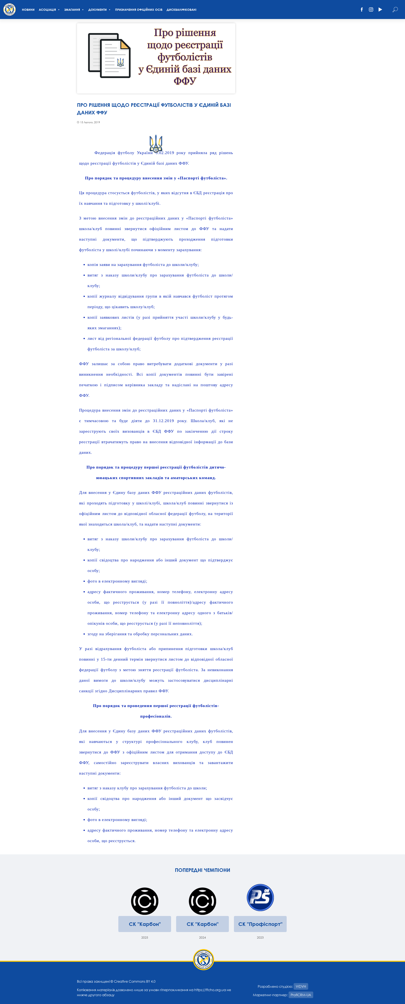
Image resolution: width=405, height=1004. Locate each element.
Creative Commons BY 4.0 (134, 981)
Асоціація (47, 9)
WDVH (301, 986)
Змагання (72, 9)
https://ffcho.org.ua (210, 990)
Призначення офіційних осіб (138, 9)
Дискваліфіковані (181, 9)
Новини (28, 9)
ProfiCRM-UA (301, 995)
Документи (97, 9)
